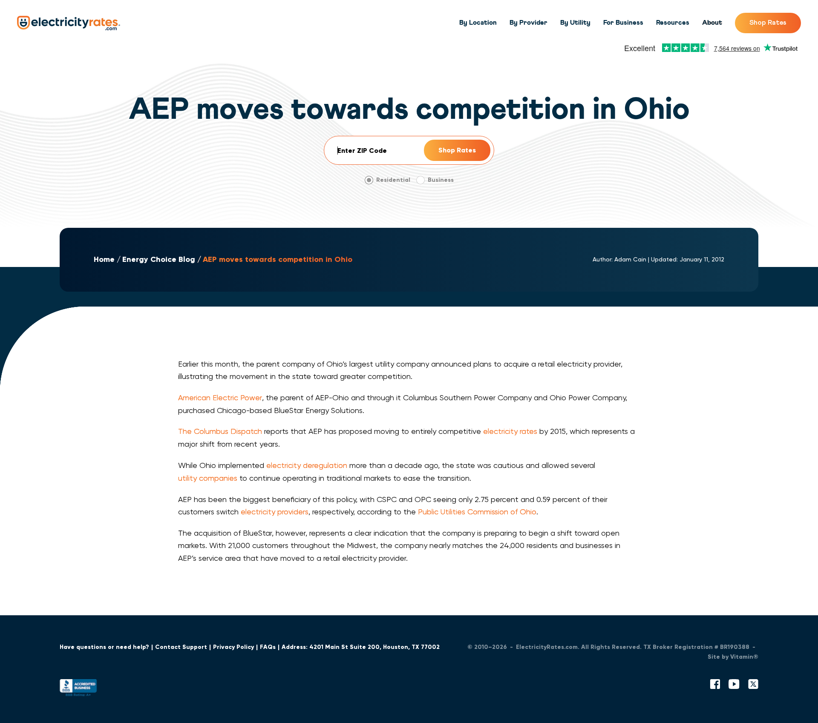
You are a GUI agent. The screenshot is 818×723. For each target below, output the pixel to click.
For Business (623, 22)
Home (104, 259)
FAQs (268, 647)
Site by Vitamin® (733, 656)
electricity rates (510, 431)
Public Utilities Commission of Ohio (477, 511)
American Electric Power (220, 397)
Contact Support (181, 647)
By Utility (575, 22)
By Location (478, 22)
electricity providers (274, 511)
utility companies (207, 477)
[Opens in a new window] (78, 689)
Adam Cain (630, 259)
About (712, 22)
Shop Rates (767, 22)
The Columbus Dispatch (220, 431)
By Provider (528, 22)
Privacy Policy (233, 647)
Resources (672, 22)
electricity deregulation (306, 465)
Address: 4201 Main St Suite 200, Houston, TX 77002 (361, 647)
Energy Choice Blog (158, 259)
